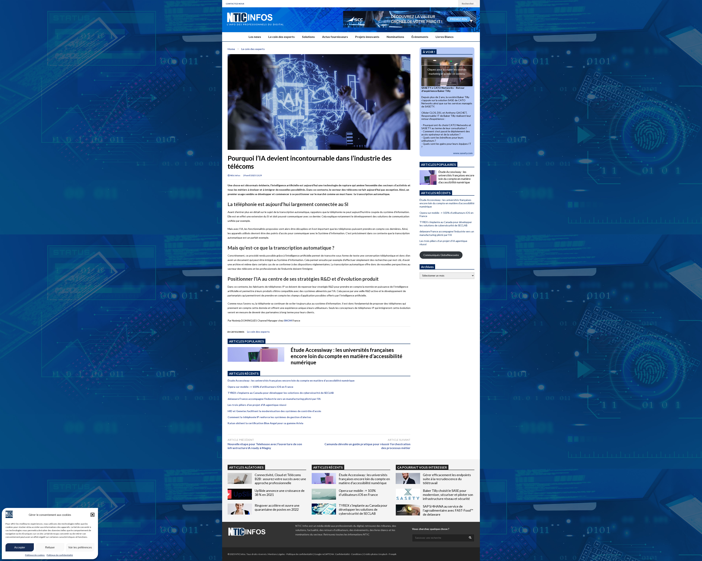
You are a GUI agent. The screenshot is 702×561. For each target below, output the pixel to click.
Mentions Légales (276, 554)
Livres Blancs (445, 36)
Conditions (356, 554)
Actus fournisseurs (335, 36)
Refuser (50, 547)
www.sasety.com (463, 153)
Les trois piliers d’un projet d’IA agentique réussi (257, 404)
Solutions (308, 36)
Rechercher (468, 3)
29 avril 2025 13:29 (252, 175)
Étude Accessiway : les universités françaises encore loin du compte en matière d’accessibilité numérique (346, 356)
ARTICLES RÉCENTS (328, 467)
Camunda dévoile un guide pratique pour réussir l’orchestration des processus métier (367, 446)
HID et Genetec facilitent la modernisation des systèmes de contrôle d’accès (274, 411)
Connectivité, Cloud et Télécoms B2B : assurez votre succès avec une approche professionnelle (280, 479)
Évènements (420, 36)
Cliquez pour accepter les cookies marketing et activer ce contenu (446, 71)
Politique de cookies (35, 555)
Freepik (392, 554)
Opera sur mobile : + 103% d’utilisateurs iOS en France (260, 386)
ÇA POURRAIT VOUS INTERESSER (422, 467)
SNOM (288, 320)
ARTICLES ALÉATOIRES (246, 467)
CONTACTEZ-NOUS (235, 4)
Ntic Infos (235, 175)
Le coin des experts (281, 36)
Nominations (395, 36)
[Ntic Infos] (255, 22)
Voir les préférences (80, 547)
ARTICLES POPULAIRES (246, 341)
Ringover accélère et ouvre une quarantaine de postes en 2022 (277, 507)
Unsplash (382, 554)
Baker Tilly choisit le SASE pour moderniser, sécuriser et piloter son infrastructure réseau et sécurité (448, 495)
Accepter (19, 547)
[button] (92, 515)
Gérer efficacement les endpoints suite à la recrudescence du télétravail (447, 479)
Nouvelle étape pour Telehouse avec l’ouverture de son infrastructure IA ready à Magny (265, 446)
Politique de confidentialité (60, 555)
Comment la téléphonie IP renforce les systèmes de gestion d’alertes (269, 417)
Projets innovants (367, 36)
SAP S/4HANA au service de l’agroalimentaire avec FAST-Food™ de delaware (448, 510)
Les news (255, 36)
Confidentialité (342, 554)
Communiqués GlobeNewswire (441, 255)
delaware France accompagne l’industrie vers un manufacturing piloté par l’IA (274, 398)
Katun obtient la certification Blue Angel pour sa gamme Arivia (265, 423)
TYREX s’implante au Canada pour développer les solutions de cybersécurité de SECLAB (281, 392)
